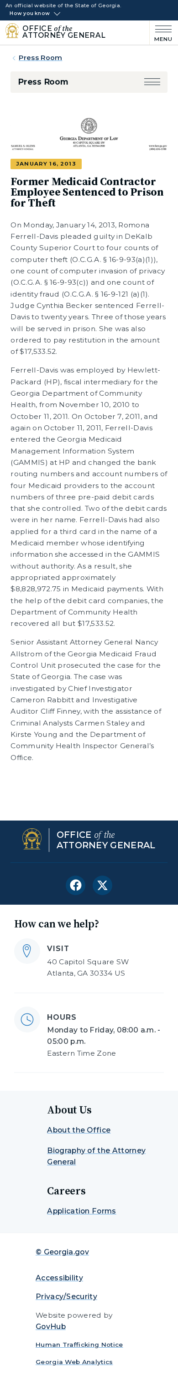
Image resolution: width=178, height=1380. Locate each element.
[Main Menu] (161, 32)
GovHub (51, 1326)
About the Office (78, 1130)
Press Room (40, 58)
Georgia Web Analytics (74, 1361)
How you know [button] (30, 13)
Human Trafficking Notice (79, 1344)
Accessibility (59, 1278)
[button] (152, 81)
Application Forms (81, 1211)
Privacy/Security (66, 1296)
